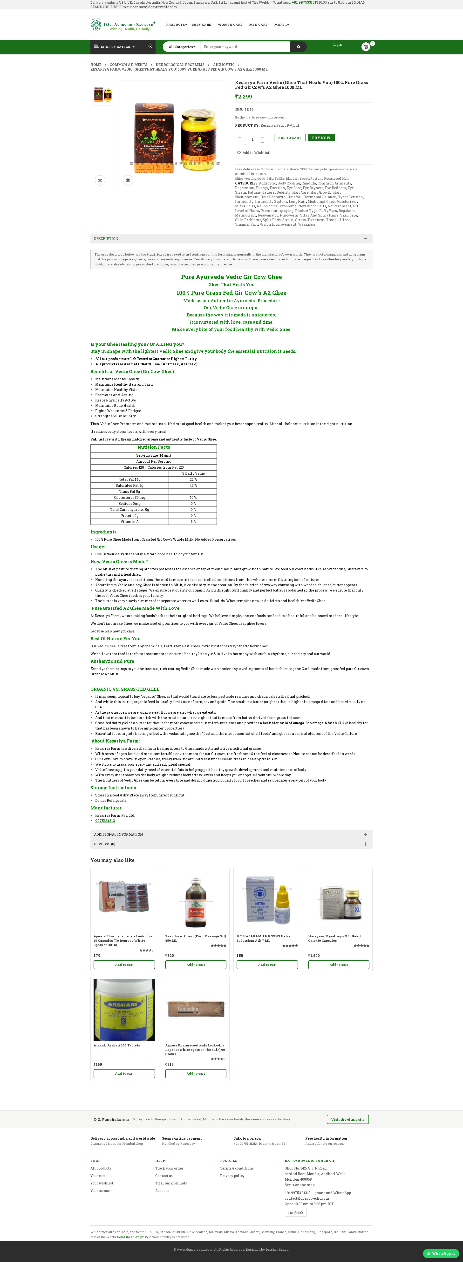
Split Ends (272, 219)
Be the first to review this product (260, 117)
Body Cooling (289, 183)
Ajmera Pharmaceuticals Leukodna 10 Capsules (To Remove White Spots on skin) (123, 940)
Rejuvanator (268, 215)
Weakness (307, 224)
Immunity (244, 201)
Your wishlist (101, 1183)
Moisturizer (346, 201)
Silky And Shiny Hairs (319, 215)
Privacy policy (232, 1175)
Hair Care (300, 192)
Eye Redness (335, 187)
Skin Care (348, 215)
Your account (101, 1190)
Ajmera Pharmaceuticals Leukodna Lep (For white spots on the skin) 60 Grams (195, 1049)
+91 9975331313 (305, 2)
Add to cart (289, 138)
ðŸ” (128, 180)
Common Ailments (128, 64)
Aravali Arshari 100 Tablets (117, 1045)
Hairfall (294, 197)
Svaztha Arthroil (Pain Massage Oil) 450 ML (195, 938)
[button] (100, 180)
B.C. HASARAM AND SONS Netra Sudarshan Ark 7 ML (263, 938)
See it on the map (300, 1185)
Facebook (295, 1212)
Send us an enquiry (133, 1237)
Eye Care (294, 187)
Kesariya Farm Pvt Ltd (280, 125)
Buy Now (321, 138)
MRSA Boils (245, 206)
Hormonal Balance (319, 197)
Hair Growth (321, 192)
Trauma (242, 224)
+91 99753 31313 (245, 1143)
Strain (287, 219)
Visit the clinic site (348, 1119)
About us (162, 1190)
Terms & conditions (237, 1168)
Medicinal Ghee (321, 201)
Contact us (164, 1175)
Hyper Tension (350, 197)
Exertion (277, 187)
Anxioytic (224, 64)
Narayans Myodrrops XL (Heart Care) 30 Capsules (334, 938)
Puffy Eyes (328, 210)
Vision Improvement (278, 224)
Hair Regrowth (273, 197)
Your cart (98, 1175)
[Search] (298, 46)
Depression (244, 187)
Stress (300, 219)
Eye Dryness (313, 187)
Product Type (306, 210)
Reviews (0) (104, 844)
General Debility (276, 192)
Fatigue (254, 192)
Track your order (169, 1168)
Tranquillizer (338, 219)
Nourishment (339, 206)
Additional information (118, 834)
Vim (254, 224)
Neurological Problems (180, 64)
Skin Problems (248, 219)
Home (95, 64)
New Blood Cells (312, 206)
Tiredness (316, 219)
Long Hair (297, 201)
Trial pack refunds (171, 1183)
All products (100, 1168)
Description (106, 238)
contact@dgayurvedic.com (154, 7)
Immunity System (271, 201)
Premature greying (277, 210)
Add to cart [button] (124, 964)
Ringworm (289, 215)
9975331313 (105, 820)
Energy (262, 187)
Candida (309, 183)
